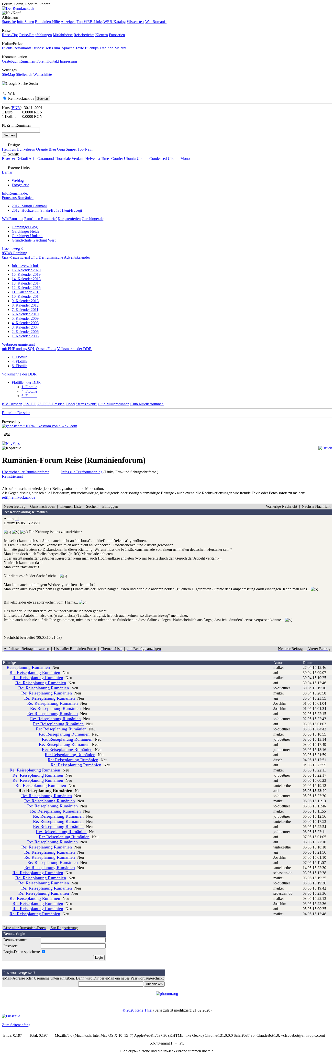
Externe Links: (19, 168)
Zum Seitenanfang (16, 1025)
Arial (32, 158)
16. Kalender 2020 (26, 270)
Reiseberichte (84, 35)
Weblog (18, 180)
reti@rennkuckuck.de (18, 497)
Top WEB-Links (89, 22)
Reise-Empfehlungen (35, 35)
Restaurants (22, 48)
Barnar (7, 172)
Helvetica (92, 158)
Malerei (120, 48)
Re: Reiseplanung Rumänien (35, 672)
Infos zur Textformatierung (81, 472)
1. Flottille (19, 357)
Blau (52, 149)
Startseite (9, 22)
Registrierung (12, 476)
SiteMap (8, 74)
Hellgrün (9, 149)
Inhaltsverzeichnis (25, 266)
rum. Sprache (64, 48)
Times (105, 158)
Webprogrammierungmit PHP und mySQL (18, 346)
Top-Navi (85, 149)
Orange (42, 149)
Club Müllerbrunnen (113, 404)
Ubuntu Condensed (152, 158)
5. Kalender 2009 (25, 318)
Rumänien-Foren (32, 61)
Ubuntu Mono (179, 158)
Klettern (101, 35)
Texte (79, 48)
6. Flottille (19, 366)
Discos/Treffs (42, 48)
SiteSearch (24, 74)
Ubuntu (130, 158)
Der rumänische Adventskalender (64, 257)
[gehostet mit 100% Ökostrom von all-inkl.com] (39, 426)
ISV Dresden (12, 404)
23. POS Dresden (51, 404)
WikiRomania (156, 22)
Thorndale (63, 158)
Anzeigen (68, 22)
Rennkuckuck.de (21, 98)
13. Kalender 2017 (26, 283)
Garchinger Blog (25, 227)
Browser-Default (15, 158)
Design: (14, 145)
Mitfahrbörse (63, 35)
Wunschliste (42, 74)
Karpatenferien (69, 219)
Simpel (71, 149)
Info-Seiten (25, 22)
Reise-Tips (10, 35)
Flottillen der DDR (26, 382)
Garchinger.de (92, 219)
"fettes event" (86, 404)
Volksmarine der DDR (74, 349)
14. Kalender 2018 (26, 279)
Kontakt (52, 61)
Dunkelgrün (26, 149)
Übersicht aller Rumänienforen (25, 472)
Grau (61, 149)
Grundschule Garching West (34, 240)
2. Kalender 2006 (25, 332)
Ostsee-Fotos (46, 349)
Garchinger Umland (27, 236)
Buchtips (92, 48)
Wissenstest (135, 22)
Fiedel (70, 404)
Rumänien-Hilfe (47, 22)
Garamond (45, 158)
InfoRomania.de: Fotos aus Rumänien (17, 195)
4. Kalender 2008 (25, 323)
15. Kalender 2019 (26, 274)
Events (7, 48)
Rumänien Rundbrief (40, 219)
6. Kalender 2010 (25, 314)
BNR (16, 108)
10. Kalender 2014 (26, 296)
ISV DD (29, 404)
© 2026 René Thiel (137, 1010)
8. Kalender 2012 (25, 305)
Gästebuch (10, 61)
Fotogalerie (20, 185)
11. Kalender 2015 (26, 292)
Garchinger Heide (25, 231)
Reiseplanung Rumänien (28, 667)
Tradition (106, 48)
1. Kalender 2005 (25, 336)
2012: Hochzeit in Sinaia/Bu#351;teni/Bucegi (47, 210)
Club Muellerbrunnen (147, 404)
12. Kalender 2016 (26, 288)
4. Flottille (19, 361)
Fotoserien (117, 35)
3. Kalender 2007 (25, 327)
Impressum (68, 61)
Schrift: (13, 154)
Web (11, 93)
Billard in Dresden (16, 413)
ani (17, 519)
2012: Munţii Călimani (29, 206)
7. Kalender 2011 (25, 310)
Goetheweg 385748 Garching (20, 252)
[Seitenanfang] (11, 443)
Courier (117, 158)
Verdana (78, 158)
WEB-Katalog (114, 22)
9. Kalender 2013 (25, 301)
